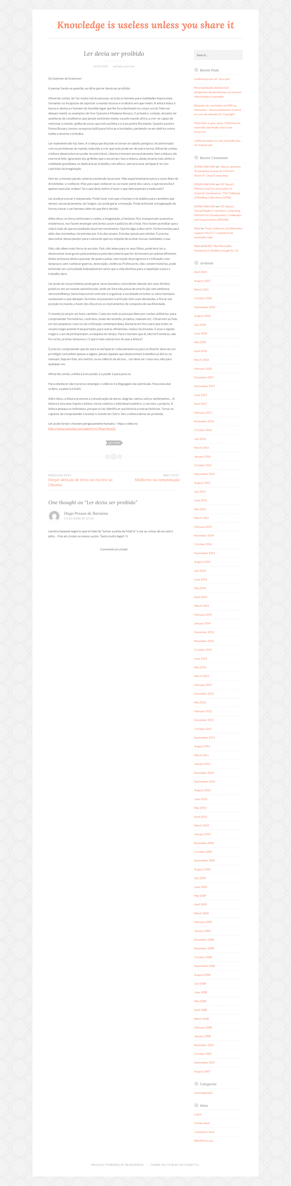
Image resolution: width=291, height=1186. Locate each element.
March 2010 (201, 825)
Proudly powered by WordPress (117, 1164)
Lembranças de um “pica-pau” (212, 79)
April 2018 (200, 351)
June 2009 (200, 887)
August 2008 (202, 974)
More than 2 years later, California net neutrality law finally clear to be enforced (217, 127)
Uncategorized (203, 1092)
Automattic (189, 1164)
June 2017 (200, 395)
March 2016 (201, 447)
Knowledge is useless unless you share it (145, 25)
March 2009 (201, 913)
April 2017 (200, 403)
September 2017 (204, 386)
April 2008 (200, 1009)
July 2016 (200, 439)
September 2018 (204, 307)
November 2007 (204, 1045)
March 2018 (201, 359)
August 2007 (202, 1071)
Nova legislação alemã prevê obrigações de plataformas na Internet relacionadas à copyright (218, 92)
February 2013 (203, 685)
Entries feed (201, 1123)
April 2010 (200, 816)
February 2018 (203, 368)
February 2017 (203, 412)
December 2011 (204, 720)
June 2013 (200, 658)
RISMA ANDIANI (204, 166)
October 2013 (203, 649)
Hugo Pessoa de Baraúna (86, 513)
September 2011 (204, 737)
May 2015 (200, 509)
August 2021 (202, 280)
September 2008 (204, 966)
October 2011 (203, 728)
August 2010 (202, 790)
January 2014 (202, 623)
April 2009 (200, 904)
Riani (197, 228)
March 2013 (201, 676)
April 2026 (200, 271)
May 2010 (200, 807)
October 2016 (203, 430)
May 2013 (200, 667)
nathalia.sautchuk (124, 66)
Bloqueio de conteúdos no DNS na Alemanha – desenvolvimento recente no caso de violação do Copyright (217, 110)
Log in (198, 1114)
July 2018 (200, 324)
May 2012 (200, 702)
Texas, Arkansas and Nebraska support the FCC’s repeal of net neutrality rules (218, 233)
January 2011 (202, 763)
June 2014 (200, 579)
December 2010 (204, 772)
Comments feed (204, 1132)
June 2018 (200, 333)
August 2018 (202, 315)
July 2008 (200, 983)
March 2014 (201, 605)
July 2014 (200, 570)
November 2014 (204, 535)
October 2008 (203, 957)
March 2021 (201, 289)
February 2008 (203, 1027)
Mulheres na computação (157, 478)
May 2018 (200, 342)
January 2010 (202, 834)
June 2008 (200, 992)
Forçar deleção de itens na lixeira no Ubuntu (80, 480)
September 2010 (204, 781)
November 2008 (204, 948)
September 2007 (204, 1062)
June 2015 (200, 500)
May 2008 (200, 1001)
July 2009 (200, 878)
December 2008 (204, 939)
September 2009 (204, 860)
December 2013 (204, 632)
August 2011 (202, 746)
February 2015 (203, 526)
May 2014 (200, 588)
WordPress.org (203, 1140)
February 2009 (203, 922)
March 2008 (201, 1018)
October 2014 (203, 544)
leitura (114, 442)
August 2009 (202, 869)
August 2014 (202, 561)
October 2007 (203, 1053)
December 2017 (204, 377)
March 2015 (201, 517)
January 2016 (202, 456)
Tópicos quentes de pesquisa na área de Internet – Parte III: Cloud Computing (217, 171)
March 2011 (201, 755)
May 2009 (200, 895)
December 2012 (204, 693)
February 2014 (203, 614)
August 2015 (202, 482)
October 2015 (203, 465)
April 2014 (200, 597)
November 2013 (204, 641)
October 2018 (203, 298)
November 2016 (204, 421)
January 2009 (202, 930)
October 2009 (203, 851)
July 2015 (200, 491)
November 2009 (204, 843)
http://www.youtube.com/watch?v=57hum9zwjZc (82, 428)
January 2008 (202, 1036)
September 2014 (204, 553)
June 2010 (200, 799)
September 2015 (204, 474)
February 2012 (203, 711)
